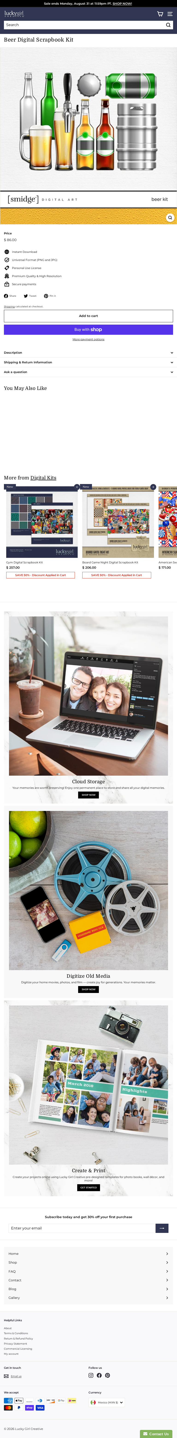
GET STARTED (88, 1187)
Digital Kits (43, 478)
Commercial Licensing (18, 1348)
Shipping (9, 306)
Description (13, 352)
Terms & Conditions (16, 1333)
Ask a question (15, 372)
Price (8, 233)
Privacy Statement (15, 1343)
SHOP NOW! (122, 3)
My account (11, 1353)
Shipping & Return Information (28, 362)
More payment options (88, 339)
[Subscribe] (162, 1228)
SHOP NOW (88, 794)
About (8, 1328)
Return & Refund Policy (18, 1338)
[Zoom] (170, 217)
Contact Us (158, 1434)
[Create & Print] (88, 1085)
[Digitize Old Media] (88, 890)
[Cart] (160, 14)
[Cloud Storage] (88, 696)
